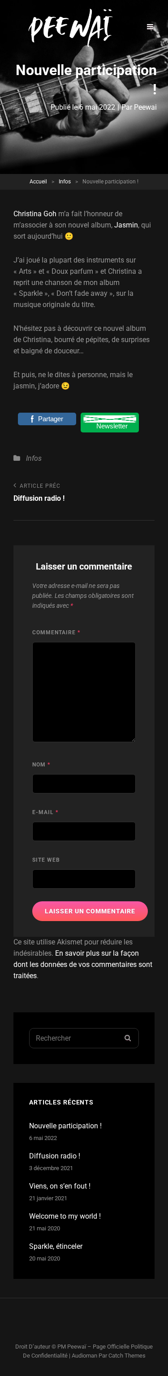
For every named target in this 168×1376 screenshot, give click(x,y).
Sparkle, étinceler (55, 1246)
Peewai (145, 107)
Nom (41, 764)
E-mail (45, 812)
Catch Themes (127, 1355)
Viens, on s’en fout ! (59, 1186)
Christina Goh (34, 213)
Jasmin (126, 225)
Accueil (38, 181)
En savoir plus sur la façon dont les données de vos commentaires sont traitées (82, 964)
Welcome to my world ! (65, 1216)
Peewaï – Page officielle (98, 1346)
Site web (46, 860)
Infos (65, 181)
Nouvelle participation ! (65, 1126)
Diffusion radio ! (54, 1156)
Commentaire (56, 632)
